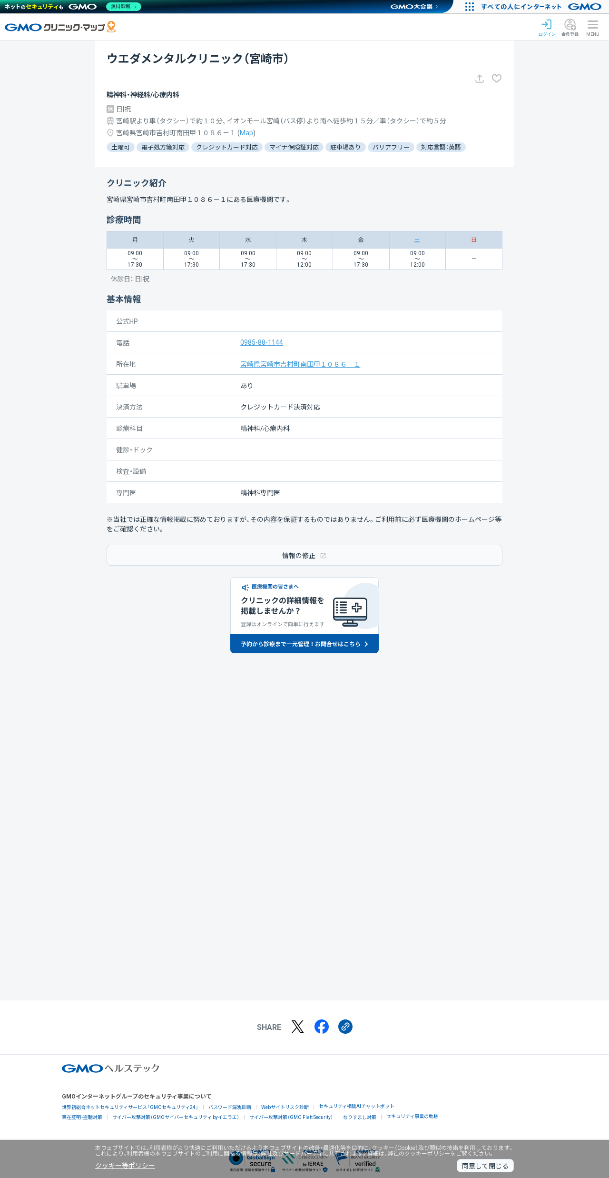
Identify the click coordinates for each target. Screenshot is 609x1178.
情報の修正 (298, 555)
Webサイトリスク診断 (285, 1107)
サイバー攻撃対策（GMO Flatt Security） (291, 1117)
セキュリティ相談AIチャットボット (356, 1106)
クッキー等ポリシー (125, 1165)
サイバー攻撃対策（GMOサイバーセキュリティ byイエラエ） (175, 1117)
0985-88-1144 (261, 342)
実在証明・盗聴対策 (82, 1117)
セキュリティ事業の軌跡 (412, 1116)
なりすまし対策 (359, 1117)
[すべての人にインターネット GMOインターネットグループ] (542, 6)
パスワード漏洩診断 (229, 1107)
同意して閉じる (485, 1166)
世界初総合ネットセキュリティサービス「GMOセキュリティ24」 (130, 1107)
